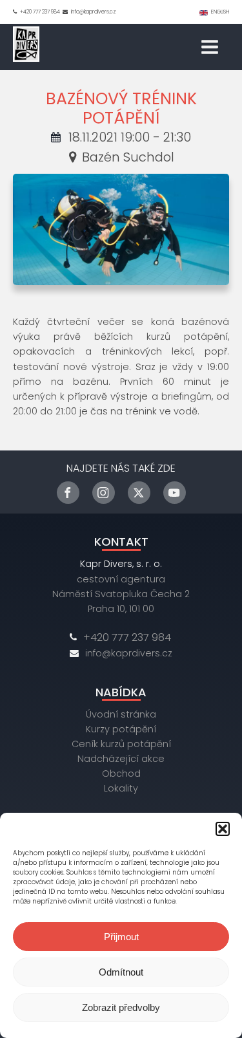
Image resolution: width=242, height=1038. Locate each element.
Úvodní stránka (121, 714)
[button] (222, 828)
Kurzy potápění (121, 729)
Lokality (121, 788)
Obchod (121, 773)
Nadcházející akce (121, 758)
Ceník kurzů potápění (121, 743)
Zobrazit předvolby (121, 1007)
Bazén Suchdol (128, 157)
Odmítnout (121, 972)
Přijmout (121, 936)
